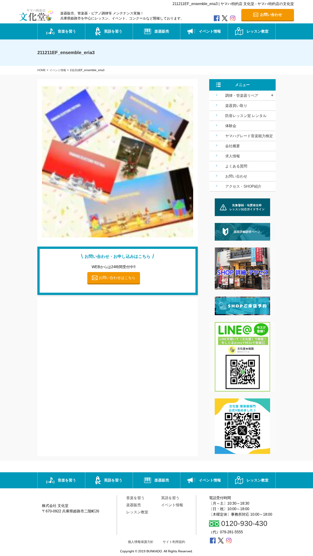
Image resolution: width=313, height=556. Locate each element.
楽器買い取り (236, 106)
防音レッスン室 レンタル (245, 116)
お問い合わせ (236, 176)
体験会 (230, 126)
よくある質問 (236, 166)
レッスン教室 (258, 31)
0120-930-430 (244, 524)
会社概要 (232, 146)
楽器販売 (161, 31)
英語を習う (113, 31)
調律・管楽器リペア (241, 95)
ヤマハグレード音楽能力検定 (249, 136)
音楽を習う (67, 31)
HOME (41, 70)
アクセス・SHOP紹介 (243, 186)
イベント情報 (210, 31)
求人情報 (232, 156)
